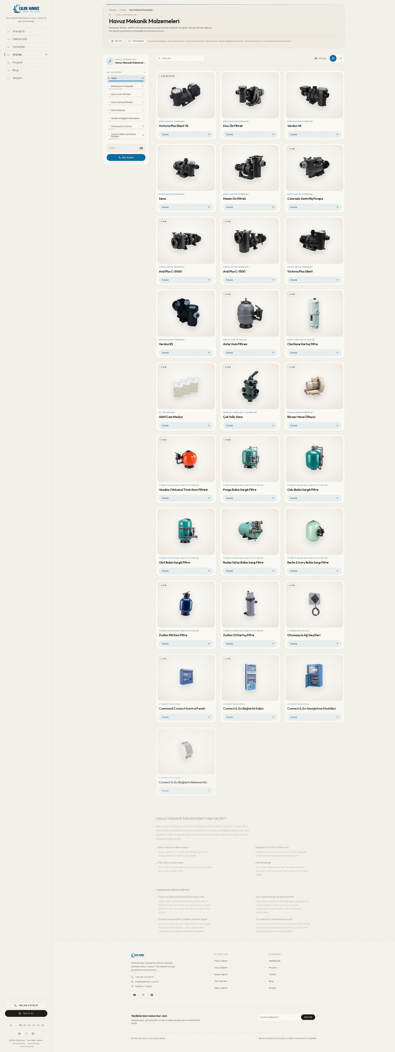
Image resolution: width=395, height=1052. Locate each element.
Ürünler (122, 10)
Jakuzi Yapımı (220, 987)
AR (42, 1025)
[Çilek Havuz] (26, 9)
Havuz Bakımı (220, 967)
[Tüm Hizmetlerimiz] (44, 46)
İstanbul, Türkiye (143, 986)
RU (38, 1025)
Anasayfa (112, 10)
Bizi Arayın (128, 157)
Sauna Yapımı (220, 974)
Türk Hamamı (220, 981)
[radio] (126, 79)
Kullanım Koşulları (27, 1046)
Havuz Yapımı (221, 960)
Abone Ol (308, 1017)
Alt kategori (114, 72)
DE (29, 1025)
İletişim (272, 987)
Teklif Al (28, 1013)
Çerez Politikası (34, 1043)
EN (25, 1025)
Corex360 (312, 1038)
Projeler (273, 967)
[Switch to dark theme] (11, 1025)
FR (34, 1025)
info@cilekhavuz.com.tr (147, 981)
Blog (271, 981)
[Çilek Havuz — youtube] (19, 1034)
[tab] (333, 58)
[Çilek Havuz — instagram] (26, 1034)
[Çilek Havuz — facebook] (33, 1034)
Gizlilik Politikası (18, 1043)
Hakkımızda (274, 960)
